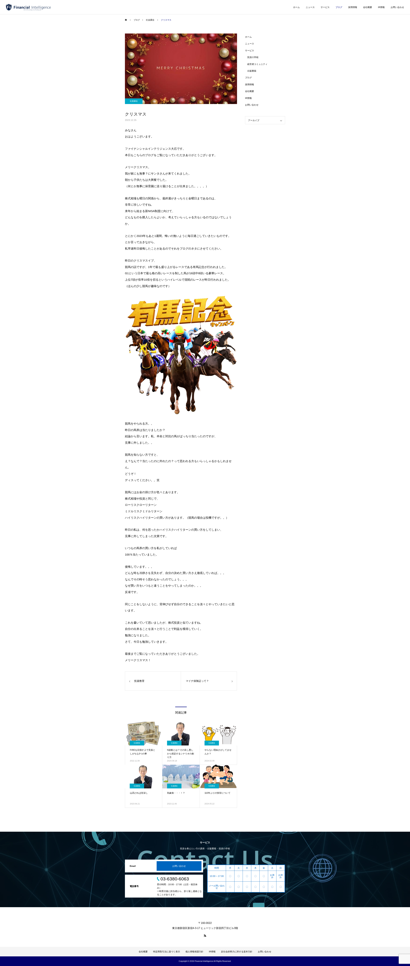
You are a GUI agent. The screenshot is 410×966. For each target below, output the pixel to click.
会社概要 (367, 7)
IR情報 (381, 7)
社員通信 (134, 101)
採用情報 (352, 7)
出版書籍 (251, 71)
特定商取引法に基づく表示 (166, 951)
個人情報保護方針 (194, 951)
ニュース (310, 7)
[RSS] (205, 935)
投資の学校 (252, 57)
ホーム (296, 7)
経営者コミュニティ (257, 64)
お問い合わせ (397, 7)
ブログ (339, 7)
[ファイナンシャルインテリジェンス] (28, 7)
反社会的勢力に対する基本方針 (236, 951)
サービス (325, 7)
